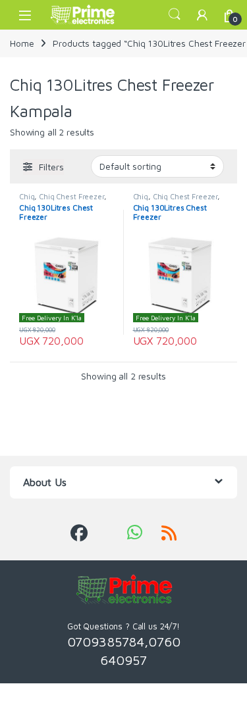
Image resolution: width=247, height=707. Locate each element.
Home (22, 43)
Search (174, 14)
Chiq (26, 196)
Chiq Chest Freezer (71, 196)
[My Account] (202, 15)
